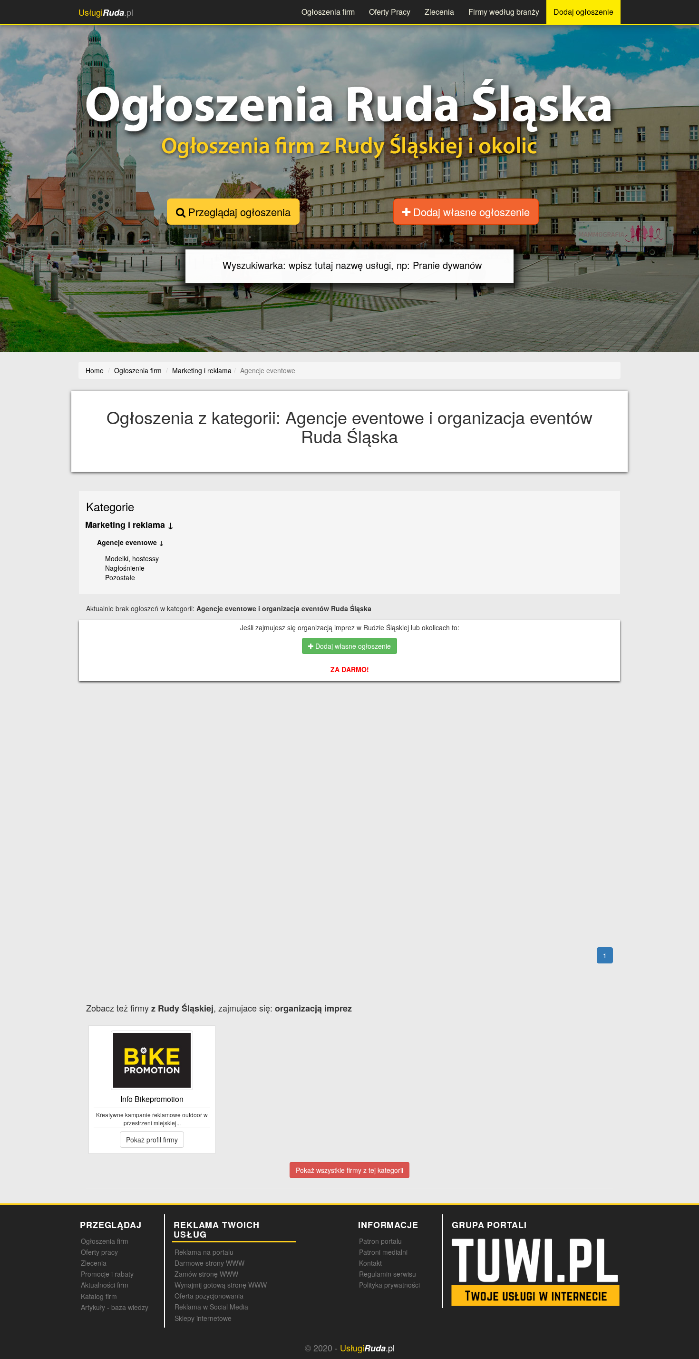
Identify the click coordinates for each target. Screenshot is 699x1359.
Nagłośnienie (125, 568)
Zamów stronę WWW (206, 1274)
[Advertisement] (371, 729)
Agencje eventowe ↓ (130, 542)
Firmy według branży (503, 11)
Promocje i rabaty (107, 1274)
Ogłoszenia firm (328, 11)
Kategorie (110, 506)
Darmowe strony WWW (209, 1263)
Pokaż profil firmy (152, 1139)
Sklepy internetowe (203, 1318)
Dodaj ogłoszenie (583, 11)
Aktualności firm (104, 1285)
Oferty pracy (99, 1252)
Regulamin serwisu (387, 1274)
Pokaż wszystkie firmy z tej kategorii (349, 1170)
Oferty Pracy (389, 11)
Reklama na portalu (204, 1252)
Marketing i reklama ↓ (129, 524)
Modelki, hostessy (132, 558)
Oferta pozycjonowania (209, 1295)
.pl (105, 12)
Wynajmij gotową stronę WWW (221, 1285)
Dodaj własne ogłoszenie (470, 211)
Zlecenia (439, 11)
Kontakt (370, 1263)
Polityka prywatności (389, 1285)
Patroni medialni (383, 1252)
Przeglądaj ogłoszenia (238, 211)
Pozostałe (120, 577)
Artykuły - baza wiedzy (114, 1307)
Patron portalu (380, 1241)
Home (95, 370)
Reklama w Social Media (211, 1306)
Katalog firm (99, 1296)
